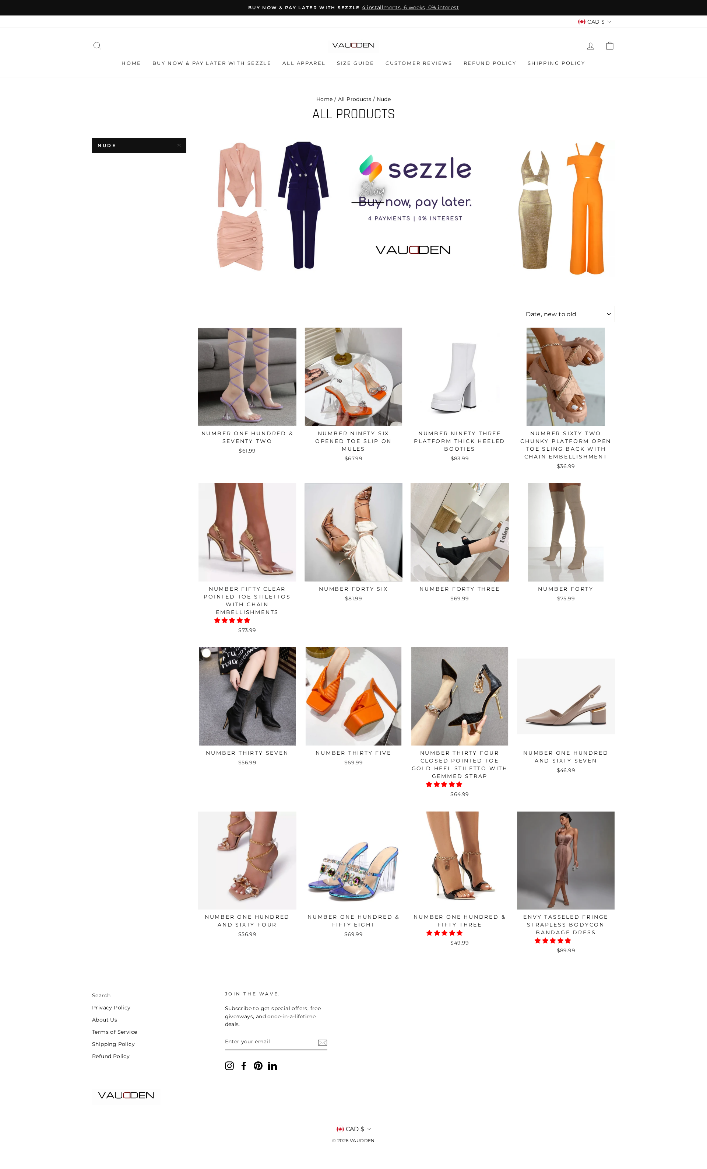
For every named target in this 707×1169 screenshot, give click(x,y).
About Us (104, 1020)
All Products (355, 99)
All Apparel (304, 63)
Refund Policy (490, 63)
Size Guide (355, 63)
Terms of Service (114, 1032)
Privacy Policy (111, 1008)
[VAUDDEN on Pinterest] (258, 1065)
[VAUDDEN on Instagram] (229, 1065)
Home (131, 63)
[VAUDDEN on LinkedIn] (272, 1065)
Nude (107, 145)
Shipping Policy (556, 63)
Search (101, 995)
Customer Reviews (419, 63)
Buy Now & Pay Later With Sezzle (212, 63)
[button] (233, 620)
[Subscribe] (322, 1042)
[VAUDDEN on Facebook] (243, 1065)
